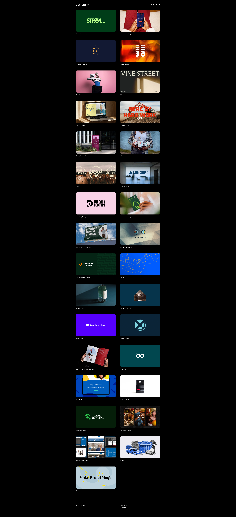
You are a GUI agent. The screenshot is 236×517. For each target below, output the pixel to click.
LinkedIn (123, 507)
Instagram (123, 505)
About (158, 5)
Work (152, 5)
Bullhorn (123, 510)
